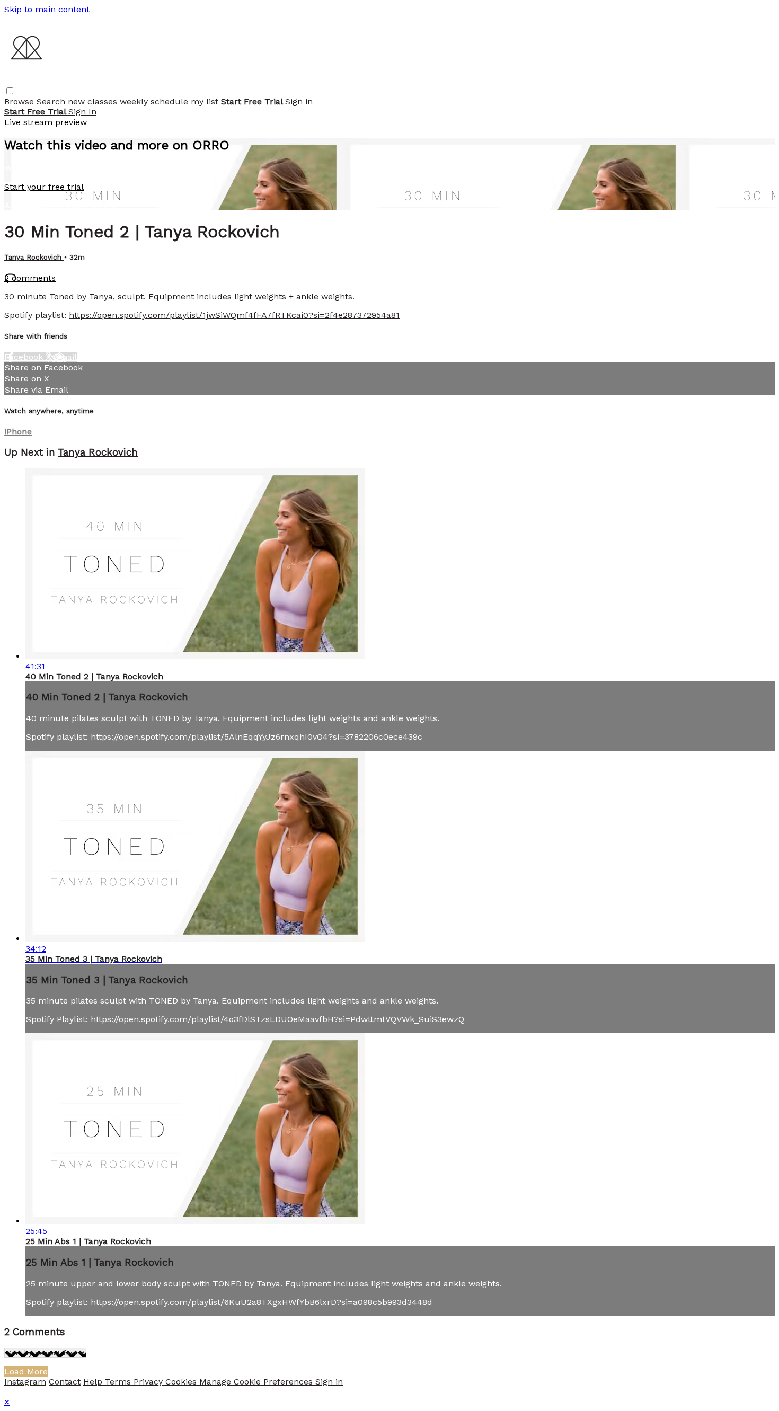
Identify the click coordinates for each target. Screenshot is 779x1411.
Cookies (182, 1382)
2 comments (30, 278)
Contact (65, 1382)
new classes (92, 101)
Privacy (149, 1382)
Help (94, 1382)
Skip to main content (47, 9)
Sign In (82, 112)
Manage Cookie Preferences (257, 1382)
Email (65, 357)
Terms (119, 1382)
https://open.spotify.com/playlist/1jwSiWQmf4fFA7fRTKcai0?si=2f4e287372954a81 (234, 315)
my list (204, 101)
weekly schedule (154, 101)
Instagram (25, 1382)
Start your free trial (44, 187)
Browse (20, 101)
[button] (9, 90)
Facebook (25, 357)
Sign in (299, 101)
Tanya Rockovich (34, 257)
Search (52, 101)
